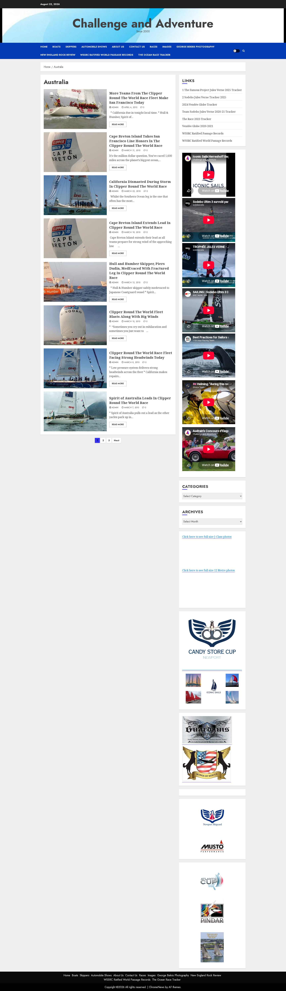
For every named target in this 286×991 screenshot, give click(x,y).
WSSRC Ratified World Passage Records (106, 55)
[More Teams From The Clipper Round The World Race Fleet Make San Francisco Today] (75, 109)
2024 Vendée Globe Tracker (199, 104)
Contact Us (137, 46)
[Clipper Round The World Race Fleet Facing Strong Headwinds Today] (75, 368)
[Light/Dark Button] (236, 51)
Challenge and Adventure (143, 23)
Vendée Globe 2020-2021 (197, 126)
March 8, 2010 (131, 362)
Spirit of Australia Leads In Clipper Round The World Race (140, 400)
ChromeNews (156, 987)
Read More (118, 124)
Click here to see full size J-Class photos (207, 536)
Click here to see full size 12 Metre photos (208, 570)
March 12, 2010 (132, 282)
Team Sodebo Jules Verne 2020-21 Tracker (209, 111)
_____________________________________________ (212, 669)
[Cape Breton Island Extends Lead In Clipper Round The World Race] (75, 238)
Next (116, 440)
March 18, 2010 (132, 232)
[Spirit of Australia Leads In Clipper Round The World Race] (75, 411)
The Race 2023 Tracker (196, 119)
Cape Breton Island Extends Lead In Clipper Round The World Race (139, 225)
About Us (118, 46)
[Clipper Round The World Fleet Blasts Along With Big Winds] (75, 325)
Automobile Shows (94, 46)
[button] (243, 51)
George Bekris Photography (195, 46)
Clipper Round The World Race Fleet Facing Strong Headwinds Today (140, 355)
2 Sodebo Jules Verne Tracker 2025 (204, 97)
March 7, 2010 (131, 407)
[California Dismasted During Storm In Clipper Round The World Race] (75, 195)
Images (166, 46)
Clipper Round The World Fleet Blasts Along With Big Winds (136, 314)
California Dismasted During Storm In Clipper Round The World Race (140, 184)
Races (153, 46)
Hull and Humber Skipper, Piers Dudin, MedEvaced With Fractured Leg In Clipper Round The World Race (139, 270)
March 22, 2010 (132, 191)
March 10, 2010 (132, 321)
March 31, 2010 (132, 150)
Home (44, 46)
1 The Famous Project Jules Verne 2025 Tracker (212, 90)
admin (115, 107)
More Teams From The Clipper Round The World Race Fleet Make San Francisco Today (138, 98)
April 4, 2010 (130, 107)
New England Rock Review (57, 55)
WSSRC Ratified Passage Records (202, 133)
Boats (56, 46)
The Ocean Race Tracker (154, 55)
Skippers (71, 46)
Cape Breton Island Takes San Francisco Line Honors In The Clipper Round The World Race (135, 141)
